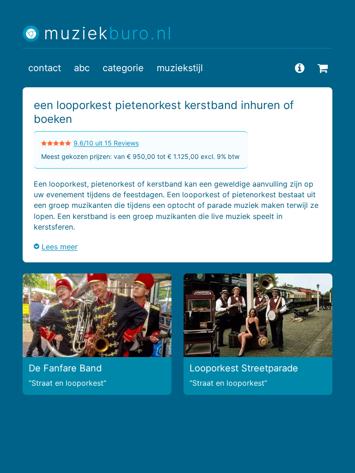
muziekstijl (180, 67)
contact (44, 67)
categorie (123, 67)
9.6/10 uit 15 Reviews (106, 143)
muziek (108, 33)
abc (82, 67)
